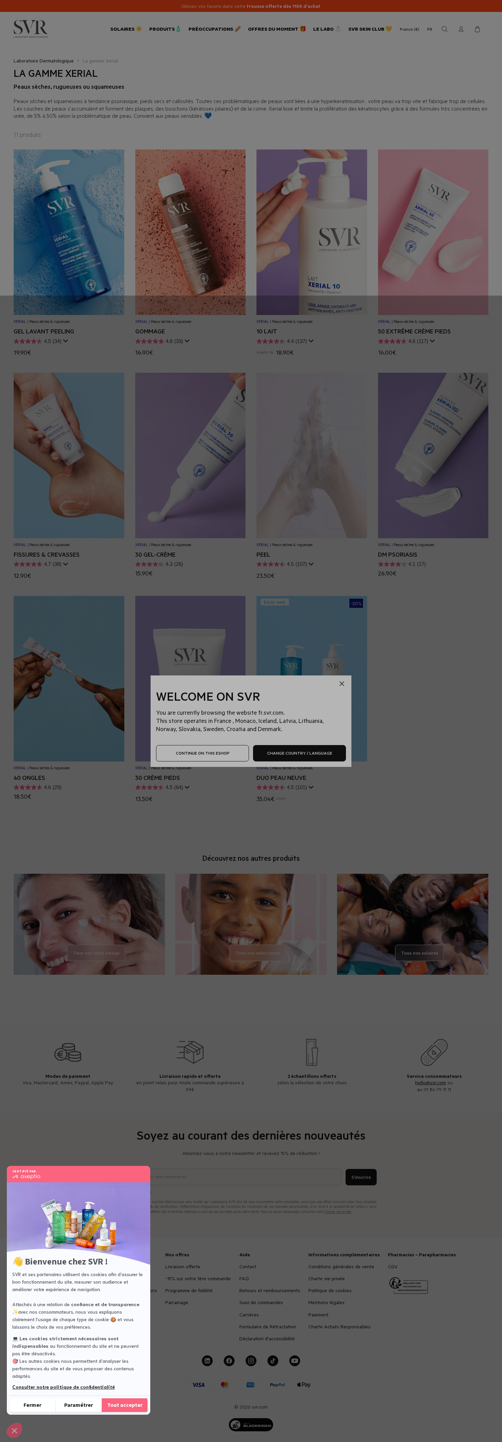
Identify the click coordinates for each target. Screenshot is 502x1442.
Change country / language (299, 753)
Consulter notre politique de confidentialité (63, 1387)
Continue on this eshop (202, 753)
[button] (14, 1430)
